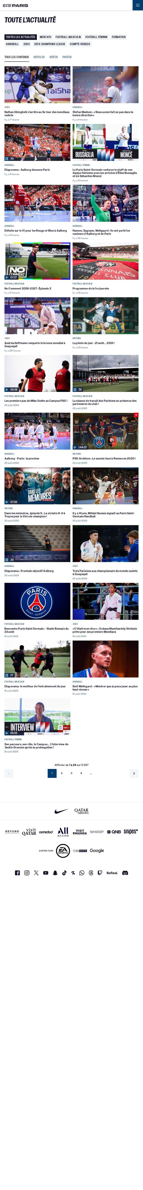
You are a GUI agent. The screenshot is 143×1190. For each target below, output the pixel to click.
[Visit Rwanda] (80, 832)
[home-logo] (15, 5)
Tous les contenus (16, 57)
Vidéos (53, 57)
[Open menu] (138, 5)
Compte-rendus (80, 44)
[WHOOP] (97, 832)
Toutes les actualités (20, 37)
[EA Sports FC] (63, 851)
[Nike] (62, 811)
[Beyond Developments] (12, 832)
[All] (63, 832)
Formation (119, 37)
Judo (26, 44)
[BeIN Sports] (80, 851)
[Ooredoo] (46, 832)
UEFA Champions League (49, 44)
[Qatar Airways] (81, 811)
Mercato (45, 37)
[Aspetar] (46, 851)
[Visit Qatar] (29, 832)
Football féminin (96, 37)
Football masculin (68, 37)
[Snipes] (131, 832)
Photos (67, 57)
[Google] (97, 851)
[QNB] (114, 832)
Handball (12, 44)
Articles (39, 57)
